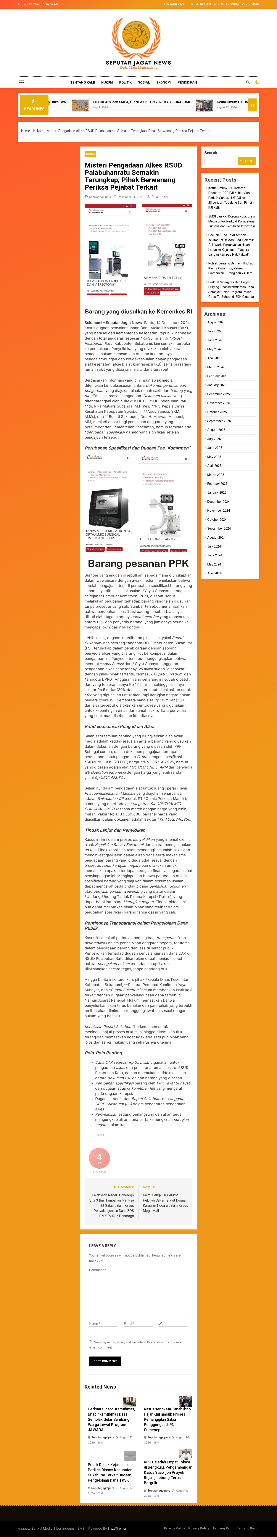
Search (210, 152)
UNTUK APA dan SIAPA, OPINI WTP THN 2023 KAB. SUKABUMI (90, 102)
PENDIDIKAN (250, 4)
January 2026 (216, 385)
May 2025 (214, 457)
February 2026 (217, 376)
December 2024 (218, 502)
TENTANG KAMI (174, 4)
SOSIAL (218, 4)
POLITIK (205, 4)
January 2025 (216, 493)
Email (129, 1324)
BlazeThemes (117, 1528)
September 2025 (219, 421)
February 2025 (217, 484)
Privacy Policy (174, 1528)
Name (94, 1324)
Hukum (38, 131)
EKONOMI (233, 4)
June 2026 (214, 340)
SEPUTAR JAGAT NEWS (138, 62)
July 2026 (214, 331)
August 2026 (216, 322)
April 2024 (214, 573)
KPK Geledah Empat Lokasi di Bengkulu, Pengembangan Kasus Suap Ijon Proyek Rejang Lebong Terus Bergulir (168, 1472)
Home (25, 131)
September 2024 (219, 528)
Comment (97, 1270)
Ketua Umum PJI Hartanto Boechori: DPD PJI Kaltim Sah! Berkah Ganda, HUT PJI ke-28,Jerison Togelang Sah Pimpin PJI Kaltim (231, 197)
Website (165, 1324)
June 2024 (214, 555)
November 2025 (218, 403)
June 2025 (214, 448)
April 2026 (214, 358)
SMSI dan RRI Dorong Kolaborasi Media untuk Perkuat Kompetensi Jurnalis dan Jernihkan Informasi (231, 221)
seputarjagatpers (100, 197)
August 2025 (216, 430)
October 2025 (217, 412)
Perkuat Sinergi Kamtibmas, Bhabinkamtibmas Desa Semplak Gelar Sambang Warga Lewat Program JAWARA (111, 1419)
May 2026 (214, 349)
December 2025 (218, 394)
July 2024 (214, 546)
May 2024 (214, 564)
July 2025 (214, 439)
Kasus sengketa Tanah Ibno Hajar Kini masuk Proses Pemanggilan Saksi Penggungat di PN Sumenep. (167, 1419)
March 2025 (215, 475)
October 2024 (217, 520)
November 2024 (218, 510)
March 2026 (215, 367)
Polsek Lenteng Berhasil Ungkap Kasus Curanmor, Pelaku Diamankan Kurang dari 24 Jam (230, 268)
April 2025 (214, 466)
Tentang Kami (223, 1528)
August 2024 (216, 538)
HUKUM (192, 4)
